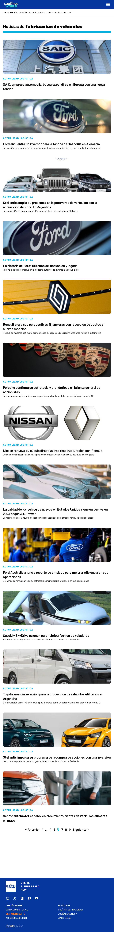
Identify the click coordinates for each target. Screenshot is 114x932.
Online (25, 883)
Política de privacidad (70, 910)
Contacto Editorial (17, 910)
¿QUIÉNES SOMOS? (67, 914)
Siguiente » (81, 829)
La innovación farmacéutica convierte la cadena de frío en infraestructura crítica (65, 12)
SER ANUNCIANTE (15, 914)
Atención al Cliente (16, 918)
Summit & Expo (30, 886)
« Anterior (32, 829)
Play (24, 890)
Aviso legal (64, 918)
